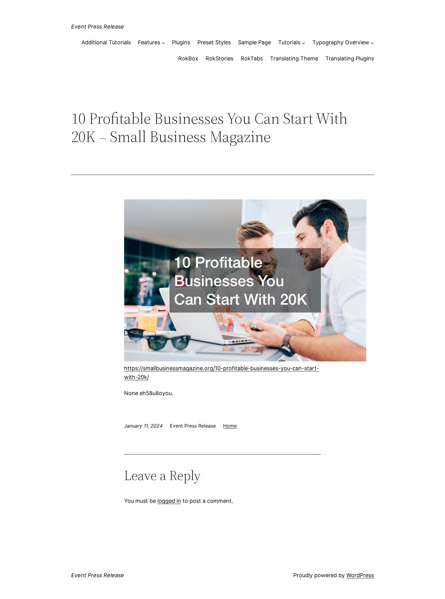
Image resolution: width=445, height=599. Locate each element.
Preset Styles (214, 42)
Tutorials (289, 42)
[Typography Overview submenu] (372, 42)
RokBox (188, 58)
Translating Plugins (349, 58)
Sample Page (254, 42)
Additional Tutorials (106, 42)
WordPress (360, 575)
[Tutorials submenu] (303, 42)
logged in (169, 501)
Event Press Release (97, 26)
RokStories (219, 58)
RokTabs (252, 58)
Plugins (181, 42)
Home (230, 426)
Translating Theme (294, 58)
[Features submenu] (163, 42)
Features (149, 42)
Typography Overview (340, 42)
